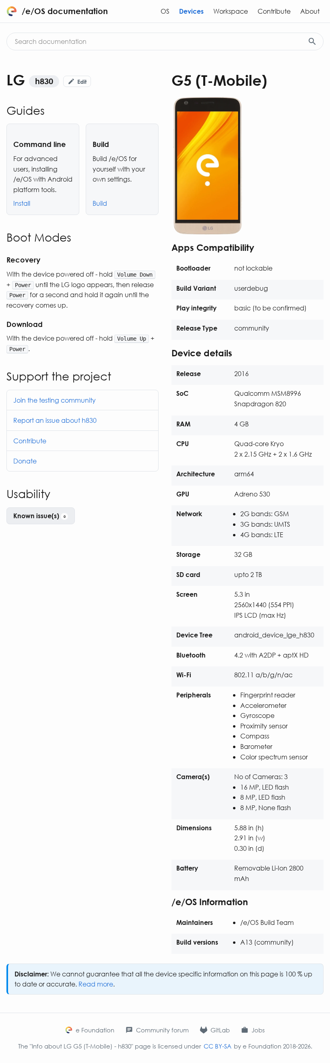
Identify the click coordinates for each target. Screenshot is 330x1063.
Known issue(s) (39, 515)
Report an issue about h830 (55, 420)
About (310, 11)
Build (100, 203)
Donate (25, 461)
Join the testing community (54, 400)
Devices (191, 11)
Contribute (274, 11)
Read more (95, 984)
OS (165, 11)
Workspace (230, 11)
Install (21, 203)
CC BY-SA (217, 1046)
